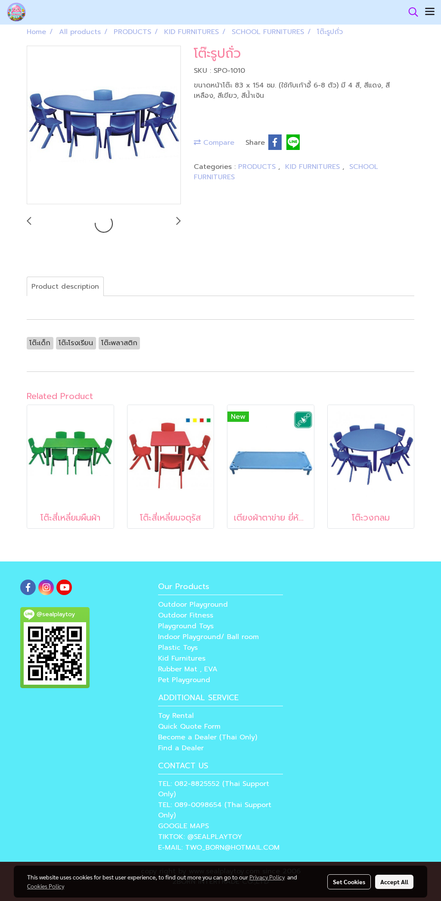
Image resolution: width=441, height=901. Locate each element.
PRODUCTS (258, 167)
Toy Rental (176, 716)
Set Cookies (349, 881)
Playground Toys (186, 626)
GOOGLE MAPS (183, 826)
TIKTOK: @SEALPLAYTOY (200, 837)
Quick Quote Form (189, 726)
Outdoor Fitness (185, 615)
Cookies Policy (45, 886)
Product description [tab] (65, 286)
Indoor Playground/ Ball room (208, 637)
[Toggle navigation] (429, 12)
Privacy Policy (267, 877)
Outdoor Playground (193, 604)
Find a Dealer (181, 748)
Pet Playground (184, 680)
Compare (217, 142)
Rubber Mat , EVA (187, 669)
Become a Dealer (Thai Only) (207, 737)
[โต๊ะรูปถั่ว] (103, 125)
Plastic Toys (178, 647)
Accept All (394, 881)
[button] (410, 12)
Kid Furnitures (181, 658)
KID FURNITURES (313, 167)
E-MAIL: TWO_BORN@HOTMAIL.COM (219, 847)
